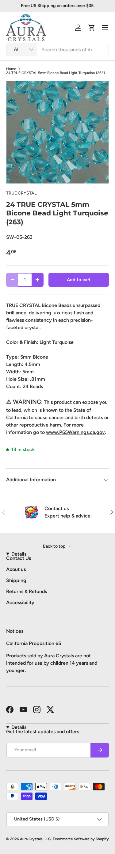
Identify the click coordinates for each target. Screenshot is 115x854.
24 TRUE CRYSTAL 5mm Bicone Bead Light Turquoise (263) (55, 73)
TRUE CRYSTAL (21, 193)
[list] (57, 132)
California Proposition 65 (33, 643)
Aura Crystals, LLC (35, 839)
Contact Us (18, 558)
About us (16, 569)
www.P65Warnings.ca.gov (75, 432)
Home (11, 69)
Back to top (54, 546)
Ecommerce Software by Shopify (81, 839)
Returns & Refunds (26, 591)
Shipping (16, 580)
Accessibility (20, 602)
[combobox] (57, 49)
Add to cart (79, 279)
